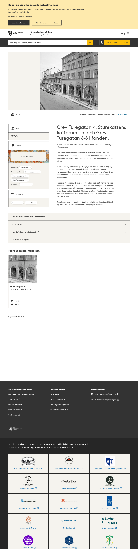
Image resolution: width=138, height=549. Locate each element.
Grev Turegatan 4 (19, 176)
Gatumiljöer (30, 203)
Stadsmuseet (121, 114)
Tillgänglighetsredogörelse (59, 405)
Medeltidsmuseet (14, 405)
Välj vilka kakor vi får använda (47, 23)
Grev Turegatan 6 (31, 172)
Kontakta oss (54, 394)
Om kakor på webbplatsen (59, 410)
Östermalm (24, 168)
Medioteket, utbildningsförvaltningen (21, 394)
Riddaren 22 (25, 184)
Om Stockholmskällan (57, 399)
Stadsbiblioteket (14, 410)
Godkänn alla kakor (19, 23)
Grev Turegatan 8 (19, 180)
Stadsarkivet (12, 415)
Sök (90, 42)
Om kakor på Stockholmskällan (19, 16)
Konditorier (16, 203)
